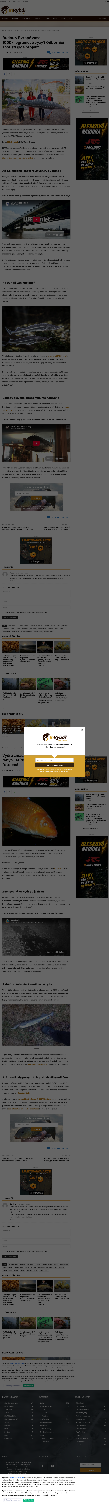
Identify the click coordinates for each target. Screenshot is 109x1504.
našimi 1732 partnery (17, 1477)
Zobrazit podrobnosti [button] (12, 1500)
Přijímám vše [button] (28, 1500)
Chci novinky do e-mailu (55, 765)
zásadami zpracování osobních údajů (57, 772)
